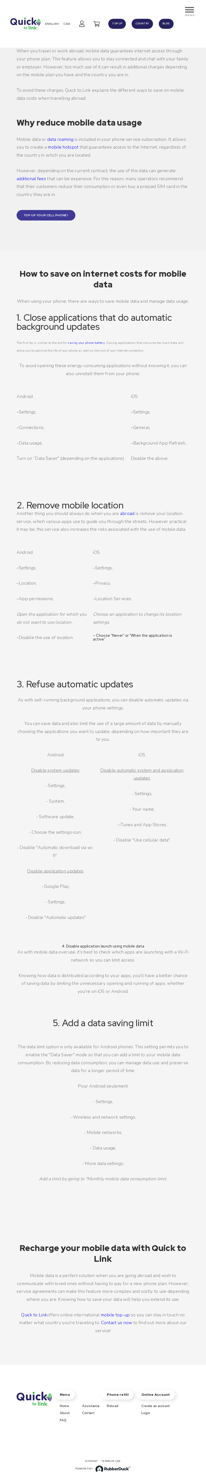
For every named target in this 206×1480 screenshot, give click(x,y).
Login (145, 1413)
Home (64, 1406)
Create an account (155, 1406)
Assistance (91, 1406)
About (65, 1413)
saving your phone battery (86, 343)
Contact (88, 1413)
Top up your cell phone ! (46, 215)
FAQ (63, 1420)
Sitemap (91, 1461)
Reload (112, 1406)
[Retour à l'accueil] (25, 23)
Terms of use (111, 1461)
